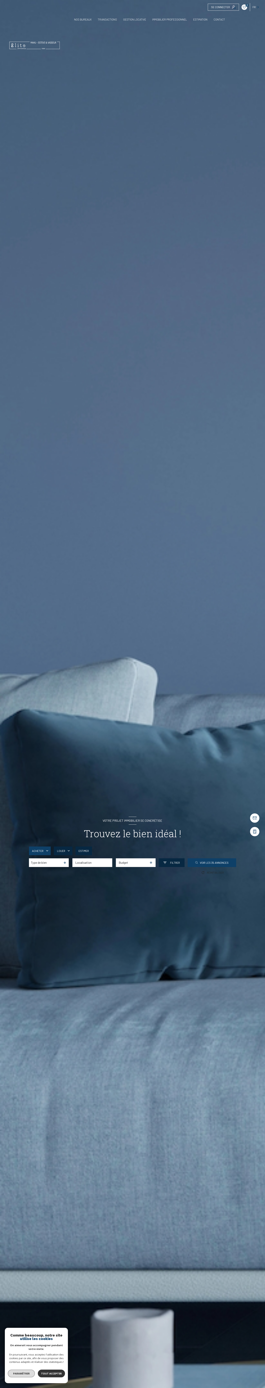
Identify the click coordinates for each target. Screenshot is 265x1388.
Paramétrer (21, 1373)
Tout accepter (51, 1373)
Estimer (84, 851)
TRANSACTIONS (107, 19)
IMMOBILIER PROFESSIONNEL (169, 19)
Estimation (200, 19)
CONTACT (219, 19)
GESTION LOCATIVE (134, 19)
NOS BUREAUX (83, 19)
